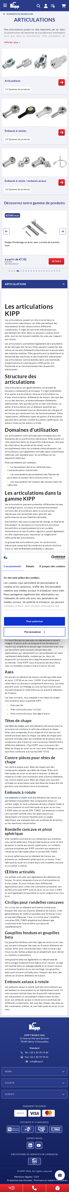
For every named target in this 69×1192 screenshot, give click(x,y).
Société (9, 1083)
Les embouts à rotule (16, 797)
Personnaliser (32, 631)
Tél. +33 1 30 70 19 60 (36, 1052)
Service (9, 1094)
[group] (34, 239)
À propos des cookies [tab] (52, 566)
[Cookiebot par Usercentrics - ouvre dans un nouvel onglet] (51, 557)
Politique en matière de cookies (50, 1180)
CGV (36, 1177)
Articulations (15, 284)
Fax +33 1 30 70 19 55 (36, 1057)
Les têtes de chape (14, 726)
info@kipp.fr (36, 1061)
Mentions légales (23, 1177)
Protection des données (19, 1180)
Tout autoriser (34, 621)
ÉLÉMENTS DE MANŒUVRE (19, 14)
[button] (9, 271)
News (8, 1071)
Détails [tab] (30, 566)
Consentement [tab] (12, 566)
